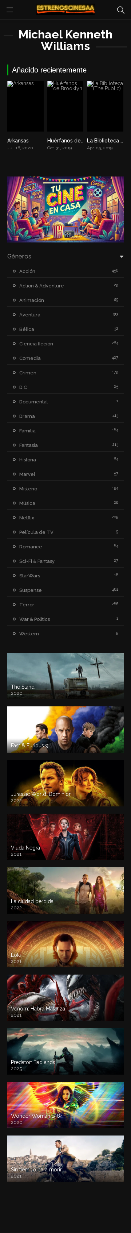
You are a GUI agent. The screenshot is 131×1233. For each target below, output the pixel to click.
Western (29, 633)
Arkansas (18, 141)
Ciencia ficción (36, 343)
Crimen (27, 372)
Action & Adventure (41, 285)
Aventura (29, 314)
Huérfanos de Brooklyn (75, 141)
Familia (27, 430)
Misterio (28, 488)
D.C (23, 387)
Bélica (26, 329)
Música (27, 503)
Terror (26, 604)
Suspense (30, 590)
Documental (33, 401)
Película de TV (36, 532)
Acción (27, 271)
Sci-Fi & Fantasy (37, 561)
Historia (27, 459)
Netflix (26, 517)
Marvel (27, 474)
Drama (27, 416)
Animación (31, 300)
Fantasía (28, 445)
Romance (30, 546)
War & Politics (34, 619)
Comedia (30, 358)
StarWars (29, 575)
